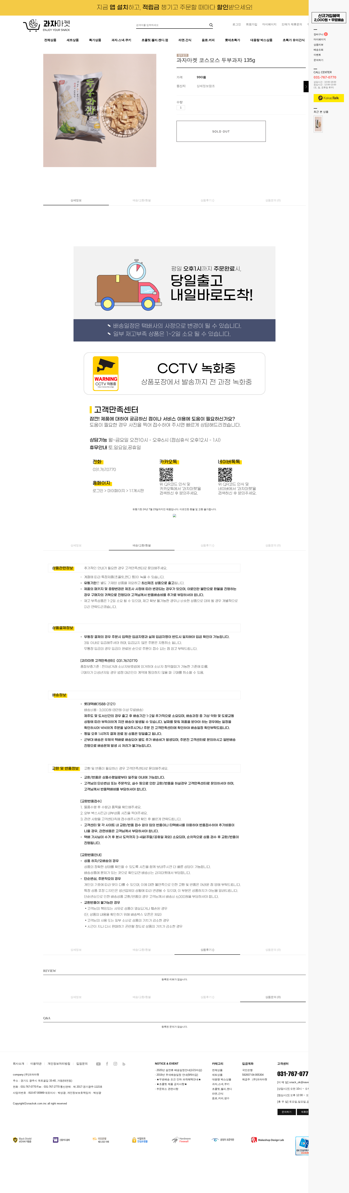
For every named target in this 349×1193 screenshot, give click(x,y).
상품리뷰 (318, 44)
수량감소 (194, 107)
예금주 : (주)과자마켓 (254, 1079)
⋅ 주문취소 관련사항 (166, 1088)
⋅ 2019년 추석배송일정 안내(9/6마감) (176, 1074)
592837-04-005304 (253, 1074)
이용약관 (36, 1063)
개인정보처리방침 (59, 1063)
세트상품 (73, 40)
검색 (211, 25)
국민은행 (247, 1070)
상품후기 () (207, 200)
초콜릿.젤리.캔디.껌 (155, 40)
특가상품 (95, 40)
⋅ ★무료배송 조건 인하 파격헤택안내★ (178, 1079)
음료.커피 (208, 40)
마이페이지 (269, 24)
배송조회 (318, 49)
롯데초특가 (232, 40)
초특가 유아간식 (294, 40)
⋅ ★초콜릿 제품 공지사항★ (171, 1084)
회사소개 (18, 1063)
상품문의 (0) (273, 200)
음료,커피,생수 (220, 1098)
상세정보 (76, 200)
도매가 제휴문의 (292, 24)
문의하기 (318, 60)
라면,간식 (217, 1093)
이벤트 (317, 55)
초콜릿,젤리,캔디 (222, 1088)
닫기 (306, 86)
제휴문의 (306, 1111)
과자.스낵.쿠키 (121, 40)
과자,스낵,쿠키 (220, 1084)
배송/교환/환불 (142, 200)
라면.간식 (185, 40)
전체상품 (50, 40)
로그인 (236, 24)
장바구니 (318, 34)
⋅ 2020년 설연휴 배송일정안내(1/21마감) (178, 1070)
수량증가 (188, 107)
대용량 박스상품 (261, 40)
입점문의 (82, 1063)
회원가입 (251, 24)
